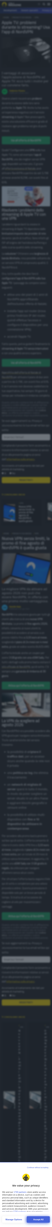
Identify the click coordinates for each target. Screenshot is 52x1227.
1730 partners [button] (20, 1192)
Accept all (38, 1219)
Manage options (13, 1219)
